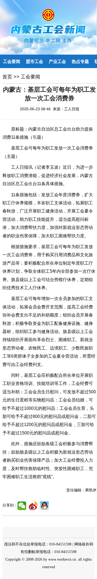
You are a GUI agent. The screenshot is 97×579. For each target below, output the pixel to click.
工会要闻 (11, 61)
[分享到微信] (22, 505)
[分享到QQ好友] (44, 505)
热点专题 (80, 61)
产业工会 (57, 61)
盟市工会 (34, 61)
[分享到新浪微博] (33, 505)
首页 (7, 76)
